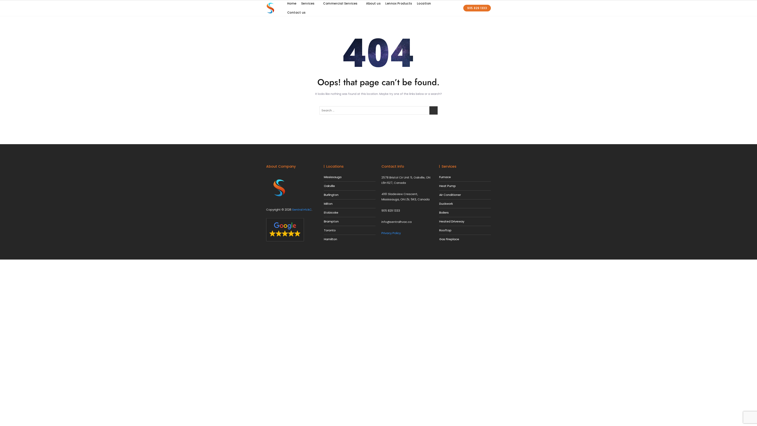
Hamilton (330, 239)
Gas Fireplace (449, 239)
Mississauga (332, 177)
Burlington (331, 195)
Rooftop (445, 230)
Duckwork (446, 204)
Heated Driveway (451, 221)
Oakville (329, 186)
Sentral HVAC (302, 209)
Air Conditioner (450, 195)
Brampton (331, 221)
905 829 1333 (477, 8)
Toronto (330, 230)
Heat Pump (447, 186)
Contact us (296, 12)
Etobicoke (331, 212)
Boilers (444, 212)
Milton (328, 204)
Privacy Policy (391, 233)
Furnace (445, 177)
